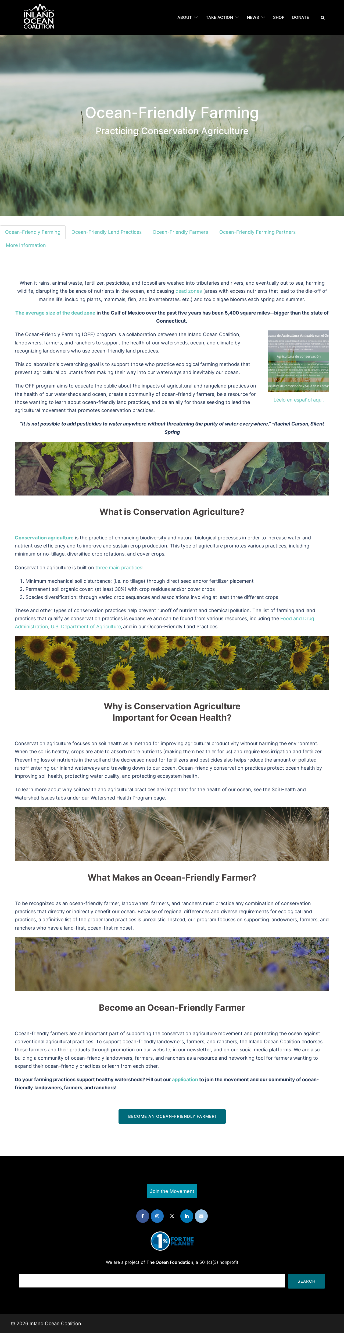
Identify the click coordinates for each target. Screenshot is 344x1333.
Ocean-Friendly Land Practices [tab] (106, 232)
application (185, 1079)
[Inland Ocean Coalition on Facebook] (142, 1216)
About (184, 17)
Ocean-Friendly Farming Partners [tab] (257, 232)
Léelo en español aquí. (299, 400)
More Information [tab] (26, 245)
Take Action (219, 17)
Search (307, 1281)
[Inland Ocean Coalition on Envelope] (201, 1216)
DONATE (300, 17)
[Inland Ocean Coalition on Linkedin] (186, 1216)
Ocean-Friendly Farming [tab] (32, 232)
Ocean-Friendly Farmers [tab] (180, 232)
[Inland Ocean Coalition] (39, 17)
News (253, 17)
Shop (279, 17)
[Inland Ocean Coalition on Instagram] (157, 1216)
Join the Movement (172, 1191)
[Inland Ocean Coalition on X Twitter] (172, 1216)
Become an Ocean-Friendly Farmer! (172, 1116)
